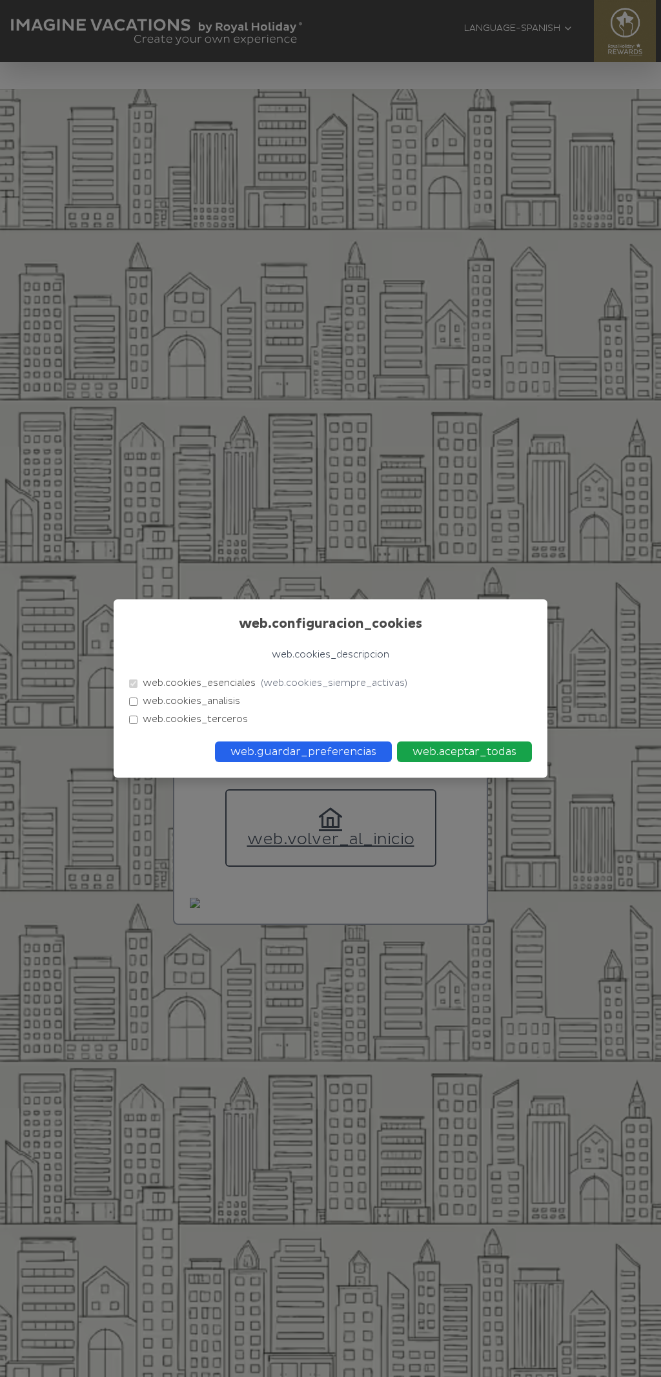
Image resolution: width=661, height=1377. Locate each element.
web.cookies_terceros (195, 719)
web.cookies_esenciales (275, 683)
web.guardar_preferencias (303, 751)
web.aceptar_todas (464, 751)
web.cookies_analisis (191, 701)
